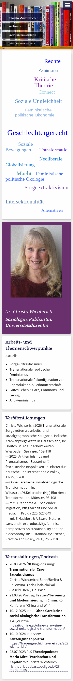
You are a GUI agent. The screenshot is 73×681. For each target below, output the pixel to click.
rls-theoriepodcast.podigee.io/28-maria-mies (35, 668)
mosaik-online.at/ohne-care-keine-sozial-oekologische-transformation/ (37, 627)
